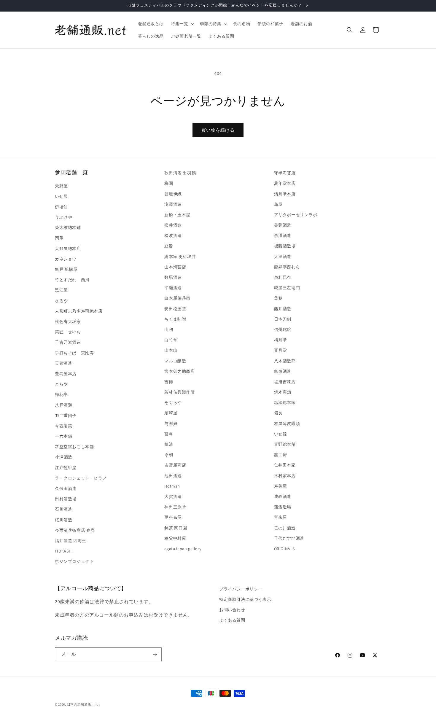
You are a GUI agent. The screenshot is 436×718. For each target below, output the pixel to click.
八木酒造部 (285, 361)
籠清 (168, 444)
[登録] (154, 654)
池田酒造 (173, 475)
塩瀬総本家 (285, 402)
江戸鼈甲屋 (66, 467)
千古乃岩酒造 (68, 342)
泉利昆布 (282, 277)
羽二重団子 (66, 415)
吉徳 (168, 381)
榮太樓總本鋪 (68, 227)
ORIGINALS (284, 548)
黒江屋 (61, 290)
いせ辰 (61, 196)
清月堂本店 (285, 194)
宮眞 (168, 434)
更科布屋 (173, 517)
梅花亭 (61, 394)
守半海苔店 (285, 173)
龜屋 (278, 204)
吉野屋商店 (175, 465)
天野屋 (61, 186)
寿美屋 (280, 486)
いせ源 (280, 434)
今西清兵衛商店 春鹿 (75, 530)
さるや (61, 300)
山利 (168, 329)
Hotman (172, 486)
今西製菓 (63, 426)
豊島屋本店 (66, 373)
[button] (181, 23)
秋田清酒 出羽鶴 (180, 173)
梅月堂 (280, 340)
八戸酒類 (63, 405)
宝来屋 (280, 517)
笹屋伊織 (173, 194)
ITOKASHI (64, 551)
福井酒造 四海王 (70, 540)
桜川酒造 (63, 520)
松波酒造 (173, 235)
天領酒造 (63, 363)
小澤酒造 (63, 457)
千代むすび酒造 (289, 538)
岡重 (59, 238)
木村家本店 (285, 475)
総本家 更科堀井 (180, 256)
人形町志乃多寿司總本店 (79, 311)
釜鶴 (278, 298)
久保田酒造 (66, 488)
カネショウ (66, 259)
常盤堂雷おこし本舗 (74, 446)
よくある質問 (232, 620)
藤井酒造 (282, 308)
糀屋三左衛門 (287, 287)
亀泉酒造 (282, 371)
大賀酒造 (173, 496)
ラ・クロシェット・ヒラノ (81, 478)
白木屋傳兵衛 (177, 298)
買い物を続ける (218, 130)
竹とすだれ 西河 (72, 279)
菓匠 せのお (68, 332)
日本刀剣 (282, 319)
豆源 (168, 246)
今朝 (168, 454)
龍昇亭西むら (287, 267)
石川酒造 (63, 509)
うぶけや (63, 217)
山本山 (170, 350)
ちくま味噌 (175, 319)
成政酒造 (282, 496)
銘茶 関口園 (175, 528)
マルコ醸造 (175, 361)
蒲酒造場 (282, 507)
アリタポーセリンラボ (295, 214)
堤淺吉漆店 (285, 381)
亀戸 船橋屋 (66, 269)
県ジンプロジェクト (74, 561)
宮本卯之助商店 (179, 371)
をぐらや (173, 402)
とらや (61, 384)
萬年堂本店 (285, 183)
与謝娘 (170, 423)
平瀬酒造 (173, 287)
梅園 (168, 183)
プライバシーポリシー (240, 589)
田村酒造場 (66, 499)
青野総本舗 (285, 444)
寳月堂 (280, 350)
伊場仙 (61, 206)
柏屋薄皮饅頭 (287, 423)
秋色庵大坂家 (68, 321)
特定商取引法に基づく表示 (245, 599)
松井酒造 (173, 225)
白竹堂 (170, 340)
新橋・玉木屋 (177, 214)
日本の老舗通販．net (83, 704)
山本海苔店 (175, 267)
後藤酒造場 (285, 246)
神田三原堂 (175, 507)
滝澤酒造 (173, 204)
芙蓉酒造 (282, 225)
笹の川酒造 (285, 528)
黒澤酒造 (282, 235)
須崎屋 (170, 412)
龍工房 (280, 454)
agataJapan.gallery (182, 548)
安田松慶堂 (175, 308)
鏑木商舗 (282, 392)
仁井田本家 (285, 465)
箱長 (278, 412)
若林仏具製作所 (179, 392)
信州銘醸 (282, 329)
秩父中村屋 (175, 538)
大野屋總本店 (68, 248)
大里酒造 (282, 256)
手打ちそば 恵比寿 (74, 353)
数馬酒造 (173, 277)
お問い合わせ (232, 609)
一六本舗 (63, 436)
